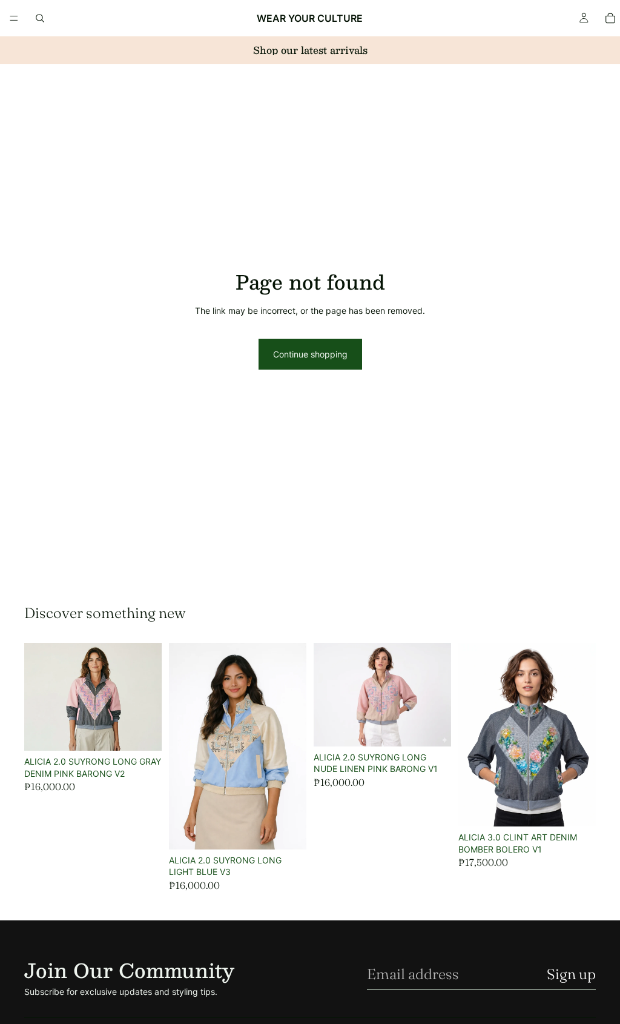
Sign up (571, 974)
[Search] (40, 18)
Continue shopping (310, 354)
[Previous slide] (182, 746)
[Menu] (14, 18)
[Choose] (143, 732)
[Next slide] (293, 746)
